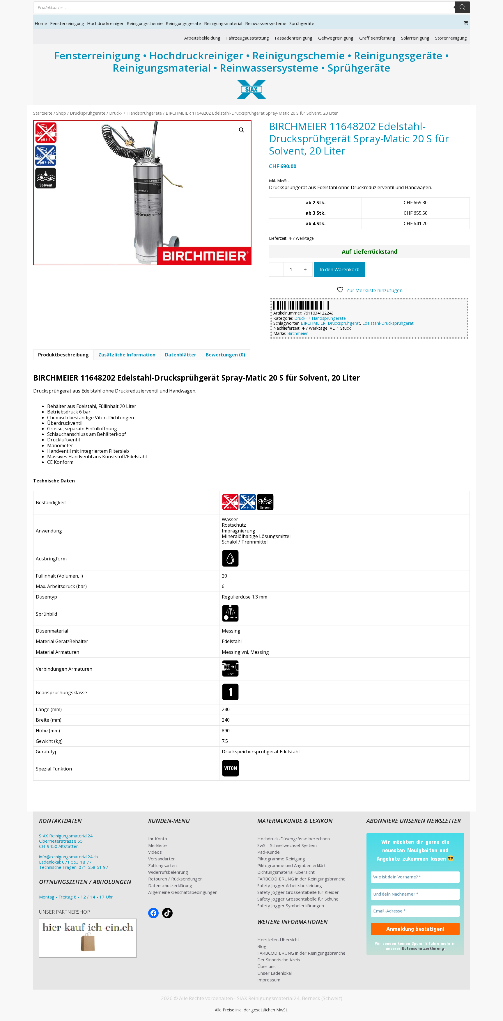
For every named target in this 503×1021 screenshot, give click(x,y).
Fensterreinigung (67, 23)
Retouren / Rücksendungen (175, 879)
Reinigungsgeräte (183, 23)
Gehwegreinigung (335, 38)
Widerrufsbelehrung (168, 872)
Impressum (268, 980)
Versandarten (162, 859)
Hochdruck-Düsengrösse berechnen (293, 838)
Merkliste (157, 845)
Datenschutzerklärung (170, 885)
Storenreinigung (451, 38)
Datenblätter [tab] (180, 354)
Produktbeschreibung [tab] (63, 354)
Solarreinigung (415, 38)
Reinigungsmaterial (223, 23)
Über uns (266, 966)
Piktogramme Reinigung (281, 859)
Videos (155, 852)
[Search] (462, 7)
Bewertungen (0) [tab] (225, 354)
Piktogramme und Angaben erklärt (291, 865)
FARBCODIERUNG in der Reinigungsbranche (301, 879)
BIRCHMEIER (313, 323)
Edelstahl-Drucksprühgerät (388, 323)
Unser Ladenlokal (274, 973)
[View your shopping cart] (466, 23)
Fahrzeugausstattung (247, 38)
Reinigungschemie (145, 23)
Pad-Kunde (268, 852)
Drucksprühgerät (344, 323)
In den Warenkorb (339, 269)
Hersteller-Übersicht (278, 939)
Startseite (42, 113)
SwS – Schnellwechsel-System (287, 845)
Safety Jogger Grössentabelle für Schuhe (298, 899)
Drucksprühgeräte (87, 113)
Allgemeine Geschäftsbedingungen (182, 892)
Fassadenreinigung (293, 38)
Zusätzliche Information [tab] (126, 354)
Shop (61, 113)
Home (41, 23)
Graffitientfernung (377, 38)
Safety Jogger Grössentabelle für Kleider (298, 892)
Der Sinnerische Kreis (278, 960)
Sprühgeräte (301, 23)
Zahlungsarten (162, 865)
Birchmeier (297, 333)
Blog (261, 946)
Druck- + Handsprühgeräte (135, 113)
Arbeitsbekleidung (202, 38)
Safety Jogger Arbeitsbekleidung (289, 885)
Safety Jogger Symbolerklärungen (290, 905)
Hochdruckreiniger (105, 23)
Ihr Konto (157, 838)
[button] (241, 130)
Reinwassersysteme (265, 23)
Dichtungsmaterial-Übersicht (286, 872)
